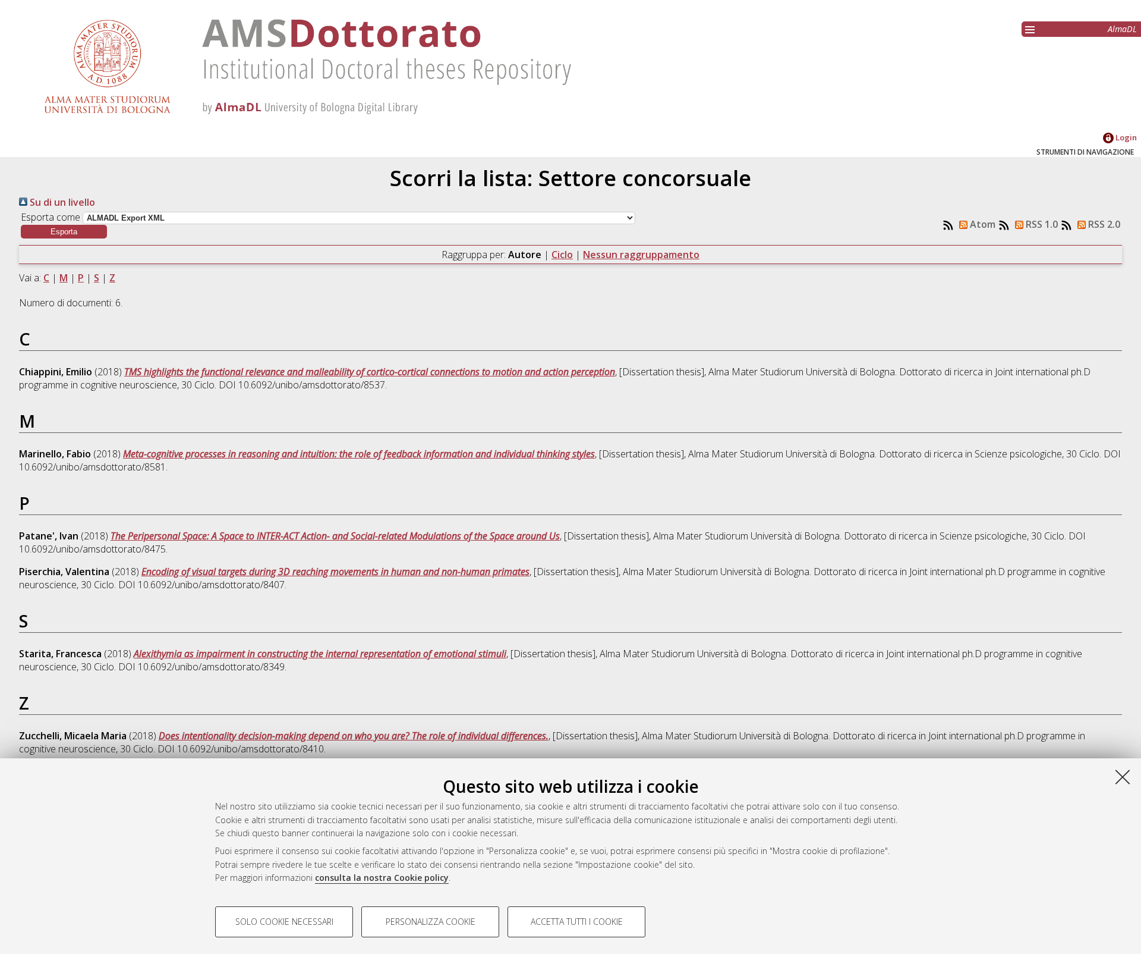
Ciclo (562, 254)
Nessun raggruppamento (641, 254)
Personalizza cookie (430, 921)
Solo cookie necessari (284, 921)
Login (1125, 137)
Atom (981, 224)
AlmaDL (1122, 28)
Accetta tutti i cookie (577, 921)
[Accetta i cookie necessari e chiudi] (1122, 776)
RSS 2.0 (1103, 224)
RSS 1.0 (1040, 224)
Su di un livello (61, 202)
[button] (64, 231)
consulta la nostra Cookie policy (382, 877)
